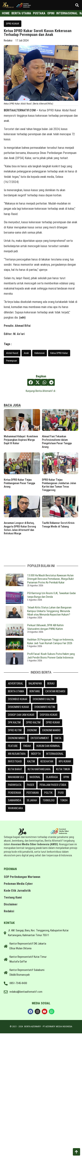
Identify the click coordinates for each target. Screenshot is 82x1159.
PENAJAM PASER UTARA (53, 784)
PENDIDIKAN (14, 792)
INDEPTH (36, 753)
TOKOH (64, 800)
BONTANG (35, 691)
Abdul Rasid (12, 353)
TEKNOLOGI (49, 800)
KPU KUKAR (65, 761)
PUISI (61, 792)
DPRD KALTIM (33, 722)
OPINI (66, 777)
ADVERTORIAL (15, 683)
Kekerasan (40, 353)
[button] (77, 5)
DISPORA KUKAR (48, 714)
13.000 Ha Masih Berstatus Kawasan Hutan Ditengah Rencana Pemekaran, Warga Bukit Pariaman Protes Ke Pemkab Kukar (50, 579)
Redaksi (9, 911)
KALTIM (31, 761)
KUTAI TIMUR (63, 769)
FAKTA (58, 738)
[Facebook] (30, 1011)
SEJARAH (32, 800)
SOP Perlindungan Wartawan (22, 877)
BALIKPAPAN (35, 683)
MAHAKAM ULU (16, 777)
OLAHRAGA (52, 777)
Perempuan (11, 360)
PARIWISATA (14, 784)
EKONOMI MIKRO (16, 738)
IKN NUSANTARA (17, 753)
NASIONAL (35, 777)
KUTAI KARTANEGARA (39, 769)
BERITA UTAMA (16, 691)
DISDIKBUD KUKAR (17, 699)
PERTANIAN (33, 792)
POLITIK (48, 792)
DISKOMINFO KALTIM (43, 699)
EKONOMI (32, 730)
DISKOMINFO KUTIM (45, 707)
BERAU (51, 683)
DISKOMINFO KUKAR (18, 707)
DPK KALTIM (14, 722)
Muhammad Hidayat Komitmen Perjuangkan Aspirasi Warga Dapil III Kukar (21, 440)
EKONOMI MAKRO (51, 730)
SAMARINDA (14, 800)
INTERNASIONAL (55, 753)
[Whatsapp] (51, 1011)
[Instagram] (37, 1011)
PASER (30, 784)
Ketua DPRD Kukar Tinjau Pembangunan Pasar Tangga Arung (19, 483)
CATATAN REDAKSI (55, 691)
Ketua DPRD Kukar (59, 353)
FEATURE (13, 745)
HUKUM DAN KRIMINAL (48, 745)
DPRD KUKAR (12, 23)
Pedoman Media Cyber (18, 884)
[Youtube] (44, 1011)
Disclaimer (11, 904)
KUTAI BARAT (15, 769)
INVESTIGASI (15, 761)
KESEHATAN (46, 761)
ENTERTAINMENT (40, 738)
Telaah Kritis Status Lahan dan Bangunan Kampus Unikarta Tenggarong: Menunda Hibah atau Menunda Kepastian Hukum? (49, 611)
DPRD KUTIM (15, 730)
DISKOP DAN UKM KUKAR (21, 714)
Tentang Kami (13, 897)
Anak (26, 353)
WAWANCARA (15, 808)
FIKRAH (27, 745)
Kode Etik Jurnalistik (17, 890)
